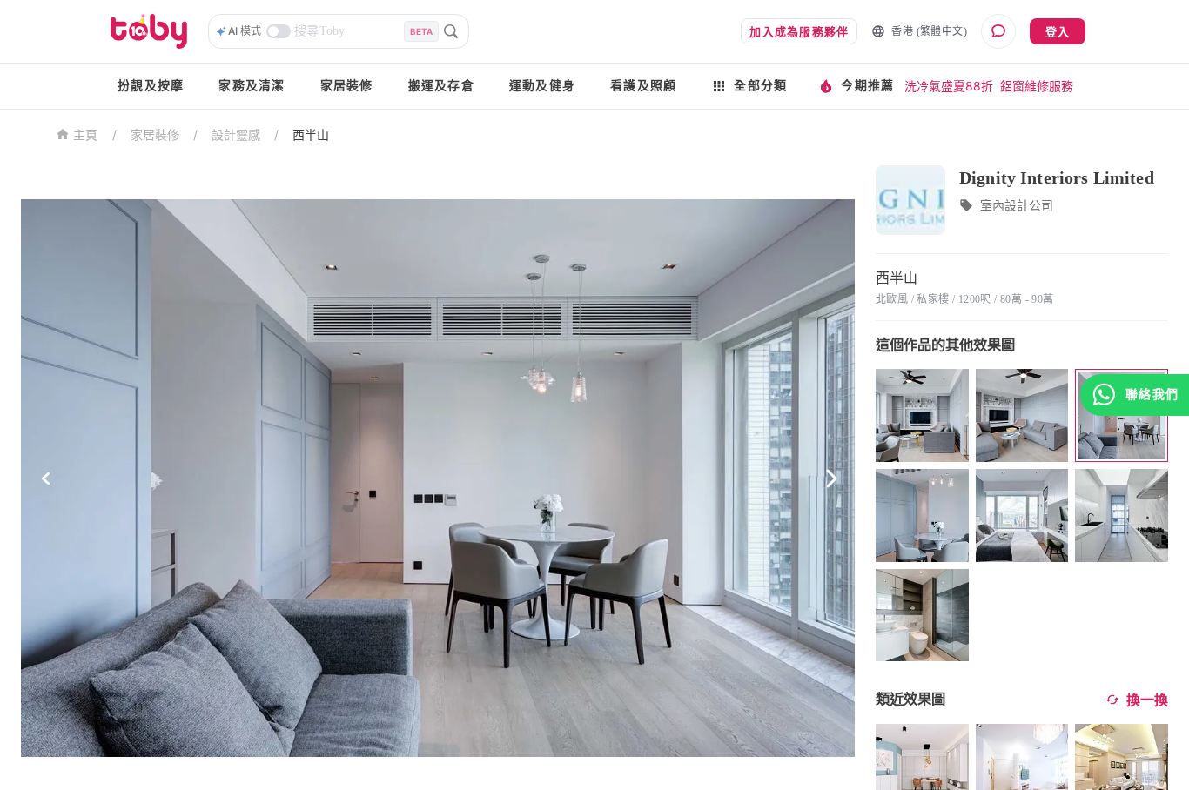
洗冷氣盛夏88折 (948, 85)
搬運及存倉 (441, 85)
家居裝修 (346, 85)
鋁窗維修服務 (1036, 85)
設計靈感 (236, 134)
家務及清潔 (251, 85)
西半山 (310, 134)
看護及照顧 (643, 85)
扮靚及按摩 (151, 85)
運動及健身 (542, 85)
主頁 (85, 135)
